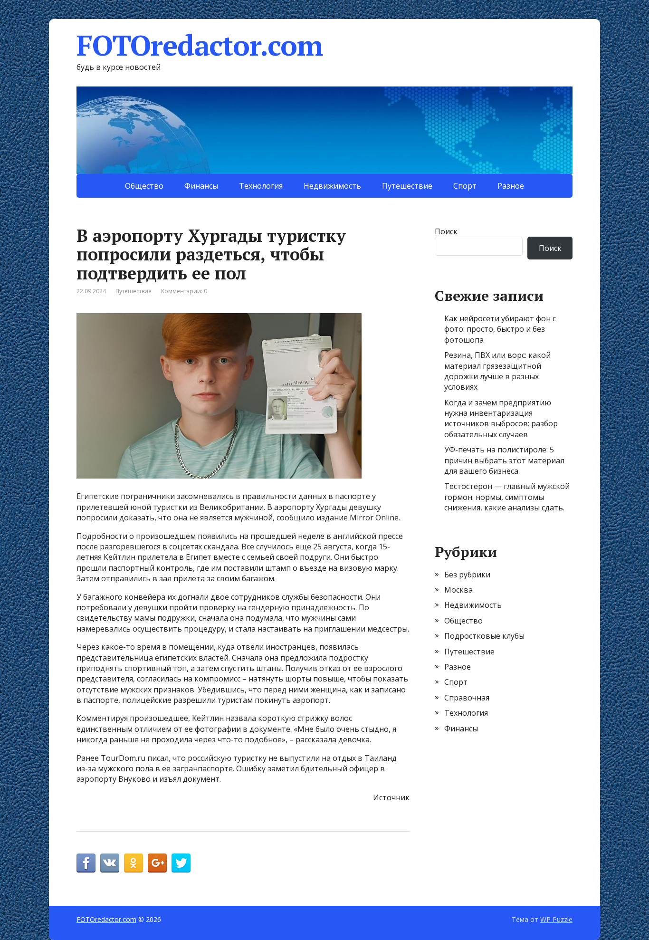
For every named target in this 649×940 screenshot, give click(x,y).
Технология (261, 186)
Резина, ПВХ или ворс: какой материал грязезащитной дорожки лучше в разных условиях (497, 371)
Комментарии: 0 (184, 291)
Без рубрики (467, 574)
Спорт (465, 186)
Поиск (446, 231)
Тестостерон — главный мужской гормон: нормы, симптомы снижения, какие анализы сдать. (507, 497)
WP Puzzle (556, 919)
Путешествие (407, 186)
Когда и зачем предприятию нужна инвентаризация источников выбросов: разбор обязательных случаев (501, 418)
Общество (144, 186)
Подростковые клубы (484, 636)
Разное (510, 186)
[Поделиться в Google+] (157, 863)
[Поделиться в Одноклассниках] (133, 863)
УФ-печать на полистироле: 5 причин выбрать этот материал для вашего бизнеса (504, 460)
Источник (391, 797)
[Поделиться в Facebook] (85, 863)
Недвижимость (332, 186)
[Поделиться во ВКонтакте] (109, 863)
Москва (458, 590)
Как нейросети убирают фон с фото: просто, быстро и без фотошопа (500, 329)
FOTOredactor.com (199, 45)
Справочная (466, 697)
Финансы (201, 186)
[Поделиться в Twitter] (181, 863)
